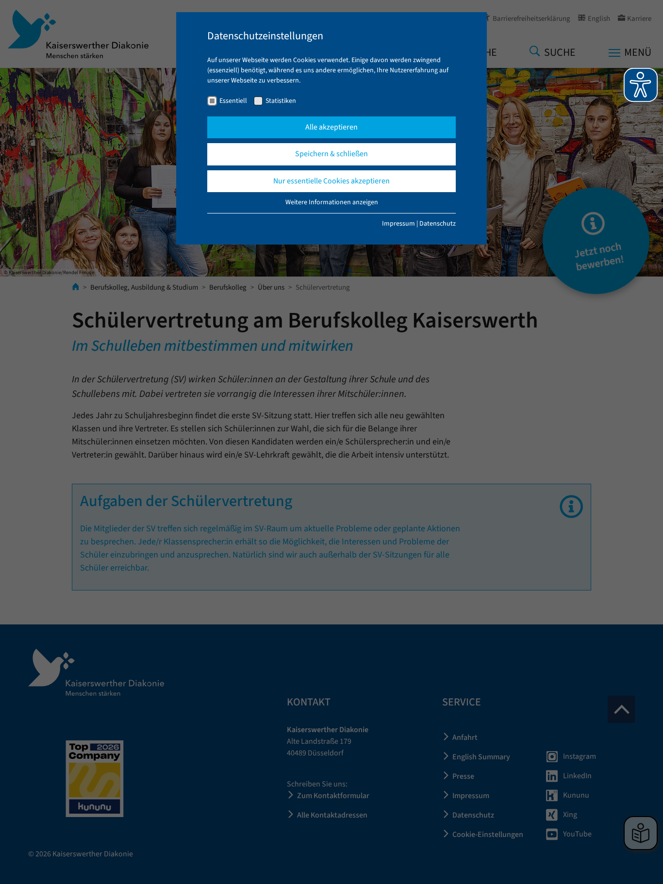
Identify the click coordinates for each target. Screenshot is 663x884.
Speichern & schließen (331, 153)
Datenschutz (437, 224)
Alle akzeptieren (331, 127)
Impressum (398, 224)
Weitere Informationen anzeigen (331, 202)
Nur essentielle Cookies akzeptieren (331, 181)
